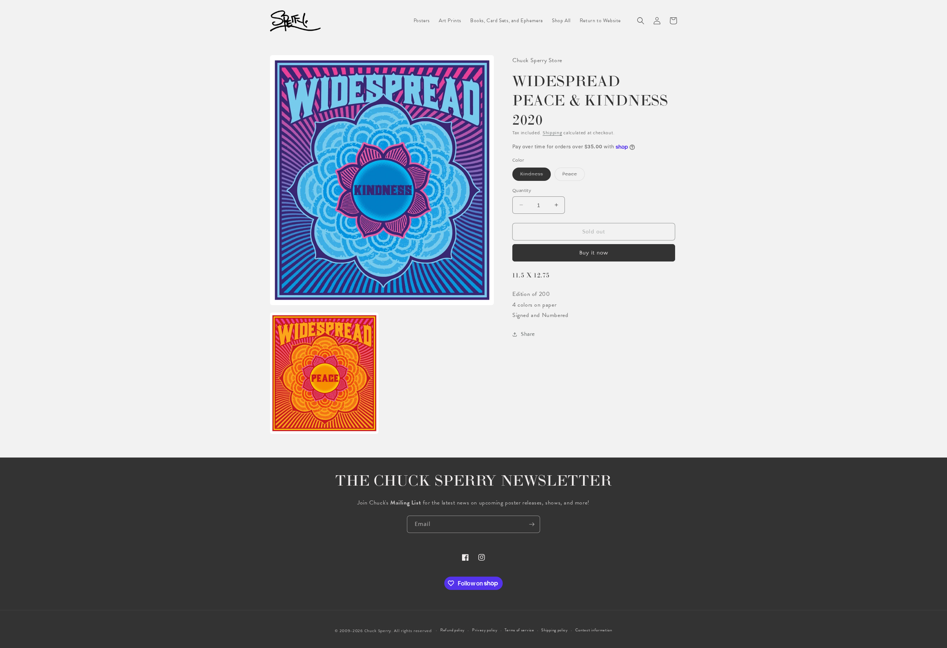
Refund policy (452, 630)
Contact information (593, 630)
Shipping (552, 132)
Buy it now (593, 253)
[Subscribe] (531, 524)
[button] (641, 21)
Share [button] (528, 334)
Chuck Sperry (377, 631)
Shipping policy (554, 630)
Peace (573, 175)
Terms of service (519, 630)
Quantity (521, 190)
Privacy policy (485, 630)
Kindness (535, 175)
